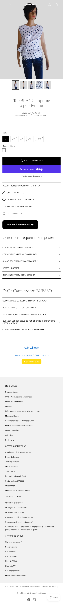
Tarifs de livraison (12, 462)
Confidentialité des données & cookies (21, 421)
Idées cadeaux (11, 486)
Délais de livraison (12, 457)
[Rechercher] (10, 4)
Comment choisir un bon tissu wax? (19, 517)
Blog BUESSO (11, 561)
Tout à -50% (10, 471)
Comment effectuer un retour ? (18, 275)
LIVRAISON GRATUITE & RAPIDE (20, 199)
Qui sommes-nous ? (13, 542)
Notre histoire (11, 546)
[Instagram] (34, 600)
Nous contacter (11, 392)
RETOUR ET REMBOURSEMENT (20, 206)
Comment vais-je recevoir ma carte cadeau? (24, 301)
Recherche (9, 440)
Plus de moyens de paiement (32, 176)
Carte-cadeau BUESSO (14, 481)
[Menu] (3, 4)
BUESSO (15, 586)
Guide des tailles (12, 430)
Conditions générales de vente (18, 452)
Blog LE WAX (10, 566)
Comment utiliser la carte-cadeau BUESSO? (24, 329)
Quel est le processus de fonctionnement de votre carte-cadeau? (28, 322)
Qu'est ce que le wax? (14, 503)
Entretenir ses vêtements (15, 575)
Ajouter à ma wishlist (18, 224)
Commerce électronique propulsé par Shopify (39, 586)
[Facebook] (29, 600)
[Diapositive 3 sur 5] (31, 85)
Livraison (9, 406)
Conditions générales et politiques (31, 593)
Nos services (10, 551)
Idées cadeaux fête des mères (17, 490)
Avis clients (9, 435)
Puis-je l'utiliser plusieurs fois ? (19, 308)
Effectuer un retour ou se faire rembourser (22, 411)
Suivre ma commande (14, 401)
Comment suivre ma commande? (18, 247)
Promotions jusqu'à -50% (15, 476)
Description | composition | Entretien (21, 186)
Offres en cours (11, 466)
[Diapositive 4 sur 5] (39, 85)
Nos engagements (12, 570)
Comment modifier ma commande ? (19, 254)
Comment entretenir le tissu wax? (19, 522)
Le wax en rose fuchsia (14, 512)
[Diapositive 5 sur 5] (47, 85)
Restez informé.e (10, 268)
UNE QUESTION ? (14, 213)
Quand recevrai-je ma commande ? (20, 261)
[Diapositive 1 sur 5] (15, 85)
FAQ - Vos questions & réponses (18, 397)
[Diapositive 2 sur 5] (23, 85)
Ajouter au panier (33, 160)
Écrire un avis (31, 361)
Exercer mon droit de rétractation (19, 425)
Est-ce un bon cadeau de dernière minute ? (24, 314)
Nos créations (11, 556)
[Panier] (58, 4)
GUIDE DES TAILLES (15, 193)
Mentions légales (12, 416)
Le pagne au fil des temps (15, 507)
